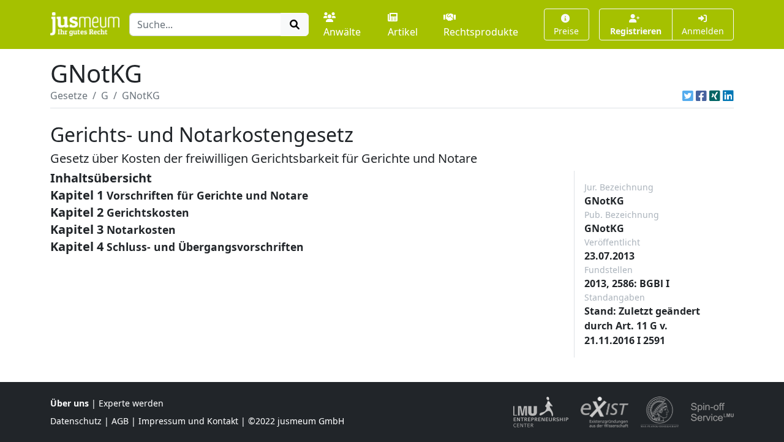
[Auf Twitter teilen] (687, 95)
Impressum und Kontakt (188, 421)
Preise (566, 31)
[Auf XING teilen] (714, 95)
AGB (120, 421)
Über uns (69, 403)
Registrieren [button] (636, 31)
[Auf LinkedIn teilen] (728, 95)
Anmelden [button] (703, 31)
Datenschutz (76, 421)
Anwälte (342, 32)
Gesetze (69, 95)
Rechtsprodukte (480, 32)
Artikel (403, 32)
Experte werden (131, 403)
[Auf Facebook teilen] (701, 95)
